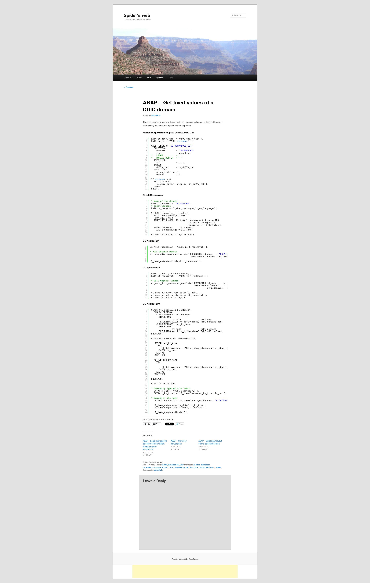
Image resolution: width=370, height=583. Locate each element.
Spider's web (137, 15)
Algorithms (160, 77)
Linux (171, 77)
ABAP (139, 77)
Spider (218, 467)
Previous (128, 87)
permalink (158, 470)
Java (149, 77)
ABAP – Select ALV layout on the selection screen (210, 442)
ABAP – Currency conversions (179, 442)
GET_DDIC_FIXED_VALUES (201, 467)
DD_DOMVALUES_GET (179, 467)
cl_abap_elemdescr (201, 464)
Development (173, 464)
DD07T (166, 467)
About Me (128, 77)
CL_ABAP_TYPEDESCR (153, 467)
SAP (182, 464)
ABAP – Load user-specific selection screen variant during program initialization (155, 445)
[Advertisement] (185, 571)
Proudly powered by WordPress (185, 559)
